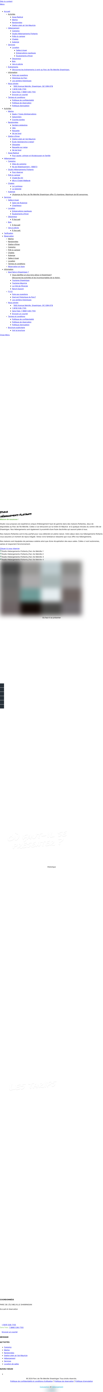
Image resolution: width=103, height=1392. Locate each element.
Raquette (16, 131)
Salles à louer (21, 50)
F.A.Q (10, 291)
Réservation (9, 236)
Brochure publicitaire (16, 327)
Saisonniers (16, 117)
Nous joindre (13, 83)
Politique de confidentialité (23, 100)
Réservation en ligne (16, 266)
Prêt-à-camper (14, 175)
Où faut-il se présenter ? (37, 839)
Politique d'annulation (84, 1381)
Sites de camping (19, 164)
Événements (13, 67)
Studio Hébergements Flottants (25, 34)
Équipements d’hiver (24, 56)
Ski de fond (16, 133)
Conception (44, 1387)
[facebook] (5, 1374)
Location (15, 47)
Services (11, 45)
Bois (13, 61)
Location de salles (11, 1364)
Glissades (16, 144)
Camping (16, 31)
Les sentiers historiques (21, 81)
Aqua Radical (17, 17)
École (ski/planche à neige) (23, 142)
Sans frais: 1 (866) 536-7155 (24, 92)
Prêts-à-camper (18, 36)
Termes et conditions (16, 97)
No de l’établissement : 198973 (24, 167)
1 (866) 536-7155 (16, 1327)
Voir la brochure (18, 330)
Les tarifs (32, 1084)
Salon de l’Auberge (19, 203)
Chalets (15, 39)
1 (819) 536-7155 (19, 89)
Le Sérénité (16, 189)
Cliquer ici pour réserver (10, 548)
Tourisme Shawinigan (20, 280)
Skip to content (6, 1)
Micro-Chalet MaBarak (21, 180)
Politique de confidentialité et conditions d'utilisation (31, 1381)
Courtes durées (18, 120)
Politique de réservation (21, 103)
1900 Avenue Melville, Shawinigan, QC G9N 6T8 (33, 86)
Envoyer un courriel (20, 94)
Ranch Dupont (18, 289)
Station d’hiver (14, 136)
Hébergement (13, 28)
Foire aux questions (20, 75)
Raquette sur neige (20, 147)
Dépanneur (12, 217)
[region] (51, 367)
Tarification (8, 233)
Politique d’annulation (20, 106)
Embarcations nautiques (26, 53)
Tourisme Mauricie (19, 283)
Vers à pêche (17, 64)
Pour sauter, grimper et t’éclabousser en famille (31, 156)
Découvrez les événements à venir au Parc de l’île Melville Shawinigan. (41, 70)
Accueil (7, 11)
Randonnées (17, 22)
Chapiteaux (16, 205)
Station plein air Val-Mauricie (24, 25)
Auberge (15, 42)
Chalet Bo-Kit (17, 178)
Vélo (14, 128)
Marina (15, 20)
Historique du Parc (19, 78)
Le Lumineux (17, 186)
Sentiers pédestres (19, 125)
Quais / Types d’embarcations (24, 114)
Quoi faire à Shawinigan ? (18, 272)
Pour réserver (17, 172)
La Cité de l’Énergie (20, 286)
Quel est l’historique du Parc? (24, 297)
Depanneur (16, 59)
